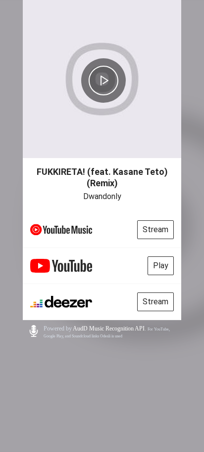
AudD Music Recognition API (109, 328)
